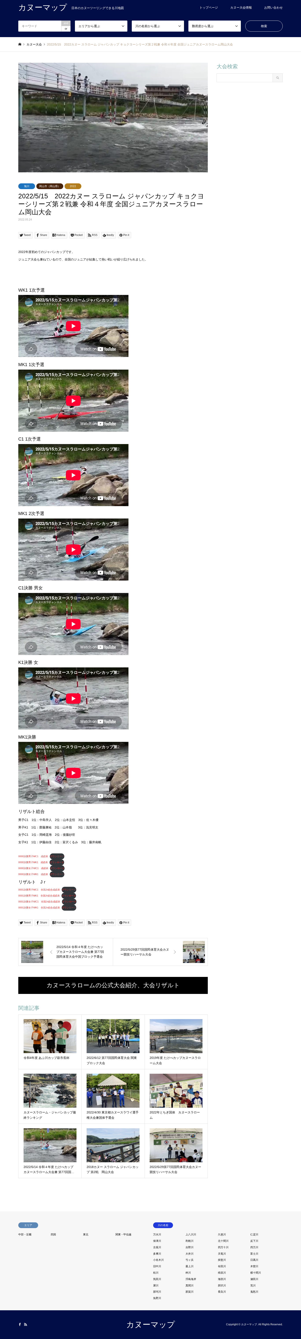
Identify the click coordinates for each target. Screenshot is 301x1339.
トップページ (208, 7)
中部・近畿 (25, 1234)
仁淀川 (254, 1234)
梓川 (188, 1272)
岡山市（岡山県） (49, 186)
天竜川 (222, 1253)
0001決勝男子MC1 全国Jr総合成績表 (39, 889)
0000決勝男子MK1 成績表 (33, 862)
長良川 (222, 1291)
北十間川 (223, 1240)
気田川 (157, 1279)
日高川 (254, 1259)
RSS (25, 1324)
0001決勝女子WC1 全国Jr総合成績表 (39, 901)
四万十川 (223, 1247)
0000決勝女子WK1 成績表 (33, 874)
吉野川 (189, 1247)
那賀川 (189, 1291)
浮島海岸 (191, 1279)
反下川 (254, 1240)
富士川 (254, 1253)
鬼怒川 (254, 1291)
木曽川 (254, 1266)
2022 (73, 186)
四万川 (254, 1247)
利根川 (189, 1240)
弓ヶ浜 (189, 1259)
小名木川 (158, 1259)
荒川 (253, 1285)
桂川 (155, 1272)
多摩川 (157, 1253)
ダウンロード (57, 856)
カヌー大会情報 (241, 7)
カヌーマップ (150, 1324)
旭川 (26, 186)
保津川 (157, 1240)
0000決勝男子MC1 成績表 (33, 856)
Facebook (19, 1324)
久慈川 (222, 1234)
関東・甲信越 (123, 1234)
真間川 (189, 1285)
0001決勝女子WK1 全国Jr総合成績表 (39, 907)
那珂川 (157, 1291)
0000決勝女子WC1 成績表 (33, 868)
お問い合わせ (273, 7)
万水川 (157, 1234)
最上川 (189, 1266)
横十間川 (255, 1272)
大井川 (189, 1253)
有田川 (222, 1266)
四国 (53, 1234)
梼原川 (222, 1272)
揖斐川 (222, 1259)
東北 (85, 1234)
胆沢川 (222, 1285)
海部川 (222, 1279)
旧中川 (157, 1266)
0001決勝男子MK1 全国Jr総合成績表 (39, 895)
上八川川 (191, 1234)
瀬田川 (254, 1279)
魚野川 (157, 1298)
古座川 (157, 1247)
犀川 (155, 1285)
